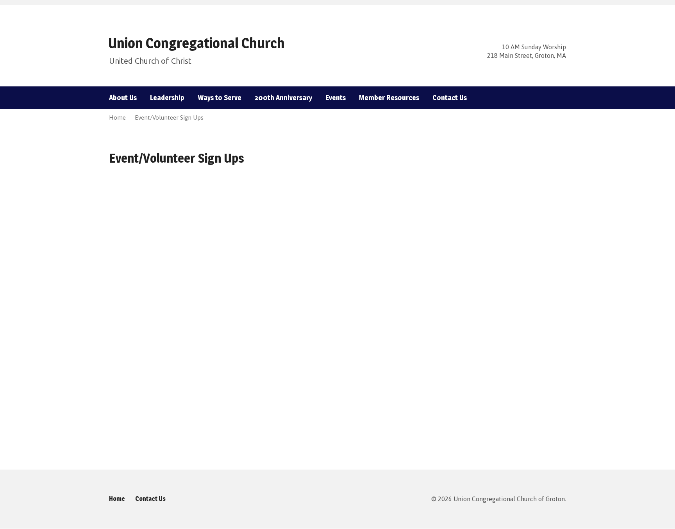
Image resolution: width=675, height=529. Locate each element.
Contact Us (449, 97)
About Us (123, 97)
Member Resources (389, 97)
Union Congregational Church (196, 43)
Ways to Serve (219, 97)
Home (117, 117)
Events (335, 97)
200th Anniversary (283, 97)
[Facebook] (550, 97)
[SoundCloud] (563, 97)
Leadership (167, 97)
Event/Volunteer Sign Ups (169, 117)
